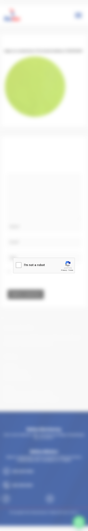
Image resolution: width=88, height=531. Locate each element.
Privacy (64, 270)
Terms (70, 270)
